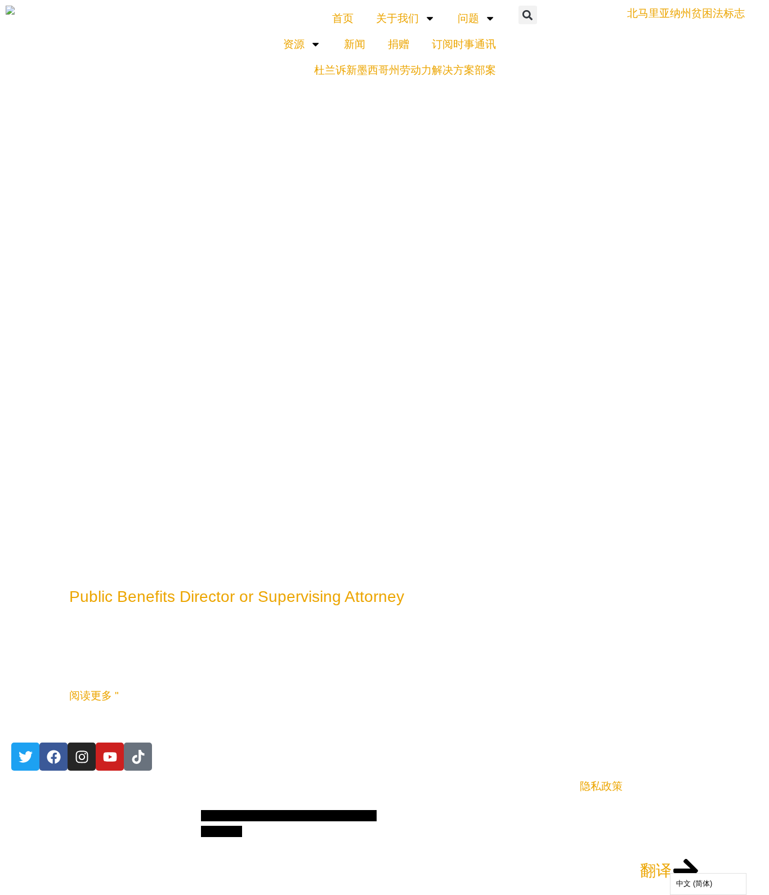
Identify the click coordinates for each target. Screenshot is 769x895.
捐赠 (398, 44)
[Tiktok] (138, 757)
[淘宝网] (82, 757)
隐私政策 (601, 786)
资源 (294, 44)
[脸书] (53, 757)
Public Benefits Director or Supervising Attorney (236, 596)
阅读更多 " (94, 695)
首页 (343, 18)
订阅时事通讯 (464, 44)
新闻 (354, 44)
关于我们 (397, 18)
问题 (468, 18)
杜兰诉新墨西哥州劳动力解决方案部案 (405, 70)
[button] (527, 15)
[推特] (25, 757)
